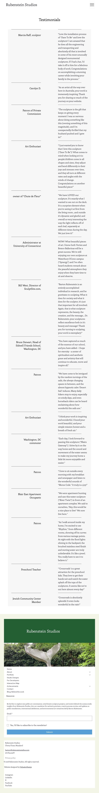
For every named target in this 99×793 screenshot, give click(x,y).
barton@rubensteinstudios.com (17, 750)
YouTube (8, 785)
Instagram (9, 775)
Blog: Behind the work (15, 692)
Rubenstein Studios (21, 4)
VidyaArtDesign (26, 767)
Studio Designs (13, 678)
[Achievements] (90, 686)
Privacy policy (10, 758)
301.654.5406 (10, 753)
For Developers (13, 680)
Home (9, 669)
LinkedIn (8, 777)
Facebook (8, 783)
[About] (90, 672)
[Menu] (92, 4)
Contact (10, 689)
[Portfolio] (90, 674)
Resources (10, 696)
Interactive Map (13, 683)
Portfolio (10, 675)
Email (9, 713)
